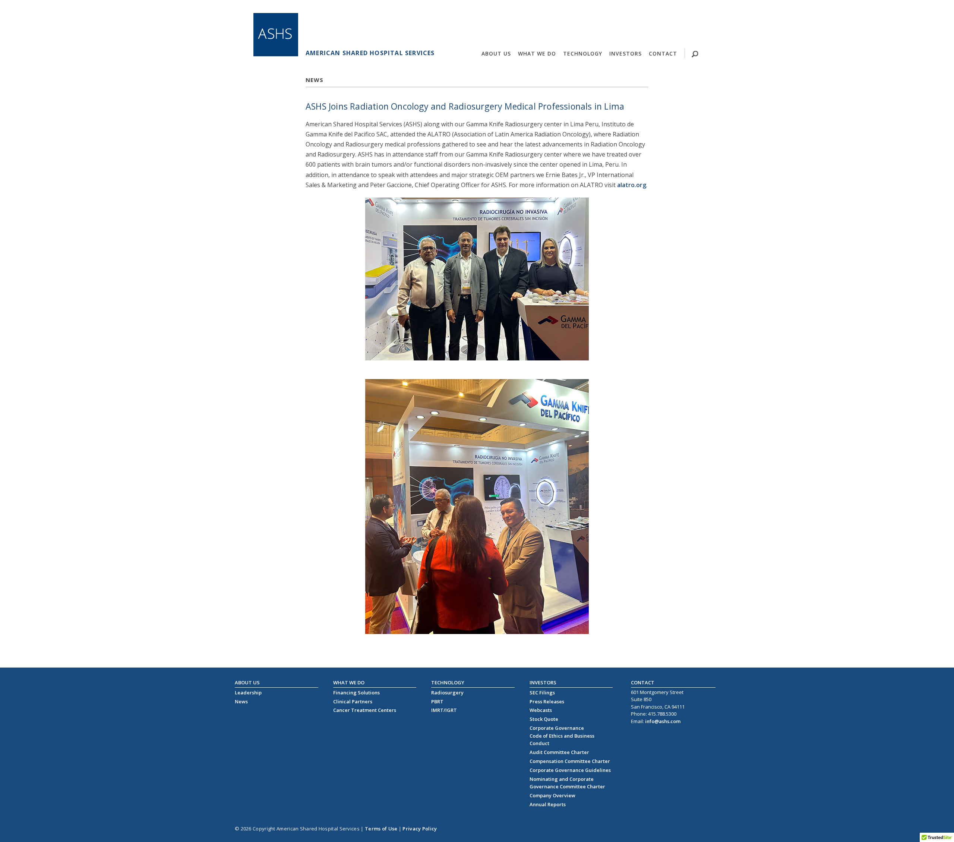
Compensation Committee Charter (570, 761)
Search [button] (673, 68)
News (241, 701)
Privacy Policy (419, 828)
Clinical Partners (352, 701)
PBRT (437, 701)
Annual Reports (548, 804)
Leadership (248, 692)
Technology (582, 53)
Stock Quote (544, 719)
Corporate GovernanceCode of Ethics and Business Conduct (562, 736)
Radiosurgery (447, 692)
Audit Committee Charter (559, 752)
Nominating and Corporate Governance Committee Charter (567, 783)
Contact (663, 53)
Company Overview (552, 795)
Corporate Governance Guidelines (570, 770)
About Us (496, 53)
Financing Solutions (356, 692)
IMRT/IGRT (444, 710)
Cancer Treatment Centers (364, 710)
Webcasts (541, 710)
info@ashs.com (662, 721)
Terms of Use (381, 828)
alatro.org (631, 185)
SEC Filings (542, 692)
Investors (625, 53)
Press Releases (547, 701)
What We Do (537, 53)
